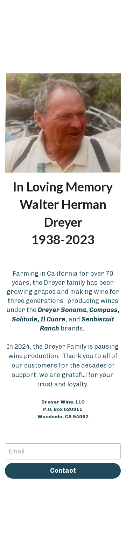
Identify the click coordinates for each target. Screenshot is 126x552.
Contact (63, 470)
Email (16, 451)
